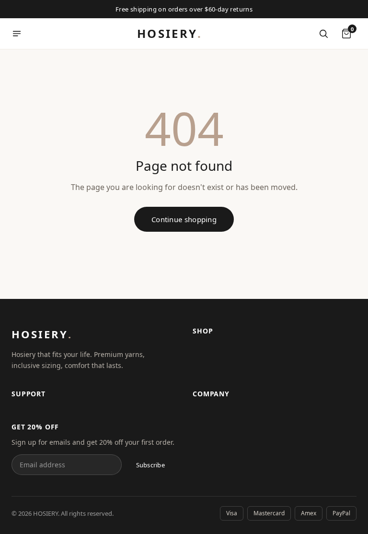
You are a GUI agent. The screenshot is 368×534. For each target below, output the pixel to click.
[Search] (323, 34)
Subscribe (150, 465)
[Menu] (17, 33)
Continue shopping (184, 219)
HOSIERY (169, 33)
